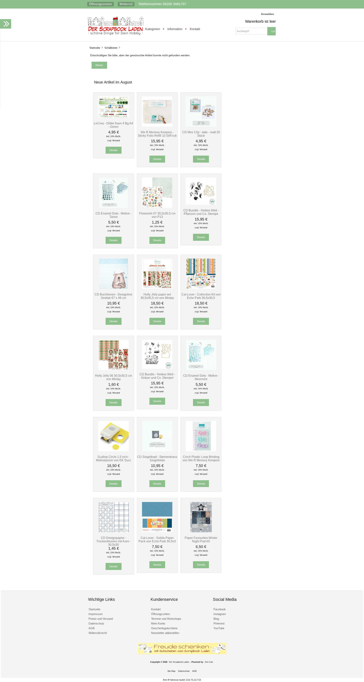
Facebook (219, 609)
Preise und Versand (101, 618)
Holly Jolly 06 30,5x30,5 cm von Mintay (113, 377)
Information (174, 29)
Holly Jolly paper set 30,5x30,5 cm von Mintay (157, 296)
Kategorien (152, 29)
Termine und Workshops (166, 618)
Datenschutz (96, 623)
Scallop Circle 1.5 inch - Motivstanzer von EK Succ (113, 458)
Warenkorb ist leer (260, 21)
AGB (92, 628)
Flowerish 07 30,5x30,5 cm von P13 (157, 215)
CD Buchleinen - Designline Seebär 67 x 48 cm (113, 296)
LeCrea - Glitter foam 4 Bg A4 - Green (113, 125)
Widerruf (126, 4)
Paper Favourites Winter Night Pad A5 (201, 539)
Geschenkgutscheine (164, 628)
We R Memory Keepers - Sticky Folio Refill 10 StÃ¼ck (157, 133)
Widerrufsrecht (98, 632)
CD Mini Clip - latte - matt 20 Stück (201, 133)
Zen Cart (209, 662)
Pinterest (218, 623)
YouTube (218, 628)
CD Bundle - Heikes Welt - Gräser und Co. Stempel (157, 376)
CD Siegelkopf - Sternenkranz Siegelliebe (157, 458)
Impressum (96, 614)
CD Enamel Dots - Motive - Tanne (113, 215)
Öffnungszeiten (100, 4)
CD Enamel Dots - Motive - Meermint (201, 377)
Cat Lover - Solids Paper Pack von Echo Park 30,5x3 (157, 539)
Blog (216, 618)
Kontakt (195, 29)
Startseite (94, 47)
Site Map (171, 671)
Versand (116, 140)
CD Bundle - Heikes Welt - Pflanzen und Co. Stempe (201, 212)
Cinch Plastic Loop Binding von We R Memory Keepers (201, 458)
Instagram (219, 614)
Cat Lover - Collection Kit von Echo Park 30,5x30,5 (201, 296)
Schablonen (110, 47)
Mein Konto (158, 623)
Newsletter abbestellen (165, 632)
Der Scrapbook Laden (179, 662)
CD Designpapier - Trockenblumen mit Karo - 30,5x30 (113, 541)
